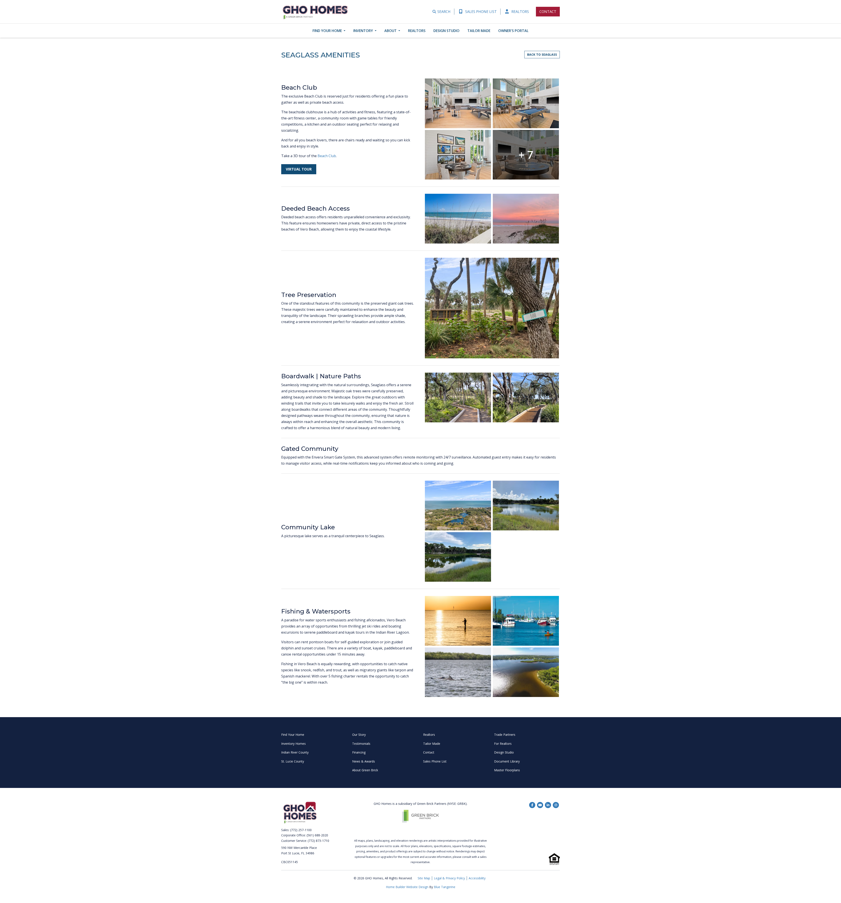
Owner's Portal (513, 30)
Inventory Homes (293, 743)
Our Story (359, 734)
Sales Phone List (480, 11)
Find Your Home (292, 734)
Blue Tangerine (444, 887)
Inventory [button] (363, 30)
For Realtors (503, 743)
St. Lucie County (292, 761)
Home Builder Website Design (407, 887)
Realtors (520, 11)
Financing (359, 752)
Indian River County (295, 752)
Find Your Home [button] (328, 30)
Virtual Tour (299, 169)
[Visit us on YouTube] (540, 805)
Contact (547, 11)
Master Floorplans (507, 770)
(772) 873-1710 (318, 841)
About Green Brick (365, 770)
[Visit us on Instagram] (556, 805)
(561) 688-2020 (317, 835)
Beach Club (326, 155)
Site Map (424, 878)
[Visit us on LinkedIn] (548, 805)
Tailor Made (478, 30)
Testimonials (361, 743)
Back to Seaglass (542, 54)
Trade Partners (504, 734)
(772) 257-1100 (301, 830)
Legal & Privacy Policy (449, 878)
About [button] (391, 30)
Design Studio (446, 30)
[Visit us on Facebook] (532, 805)
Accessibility (477, 878)
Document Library (507, 761)
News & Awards (363, 761)
